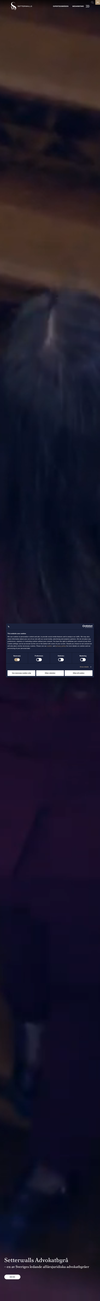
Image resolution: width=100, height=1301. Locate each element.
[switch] (39, 659)
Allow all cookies (78, 673)
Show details (84, 667)
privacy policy (61, 646)
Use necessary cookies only (21, 673)
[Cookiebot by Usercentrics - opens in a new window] (83, 626)
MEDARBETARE (78, 6)
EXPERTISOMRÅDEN (60, 6)
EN (98, 2)
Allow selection (50, 673)
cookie (49, 646)
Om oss (12, 1277)
